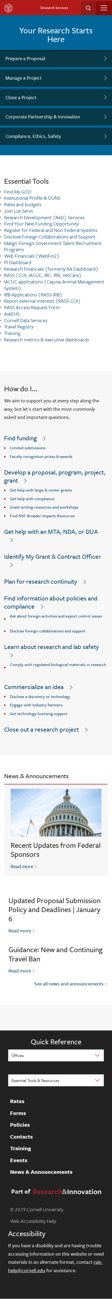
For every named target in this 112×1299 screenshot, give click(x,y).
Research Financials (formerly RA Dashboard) (51, 268)
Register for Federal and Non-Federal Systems (50, 230)
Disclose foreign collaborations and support (47, 631)
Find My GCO (17, 191)
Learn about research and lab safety (51, 646)
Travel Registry (18, 326)
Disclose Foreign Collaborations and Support (49, 236)
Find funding (20, 438)
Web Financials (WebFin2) (32, 255)
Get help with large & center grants (41, 490)
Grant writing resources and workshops (44, 507)
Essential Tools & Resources (35, 1080)
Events (18, 1160)
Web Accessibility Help (33, 1220)
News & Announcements (41, 1172)
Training (12, 333)
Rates (17, 1101)
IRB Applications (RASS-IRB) (33, 294)
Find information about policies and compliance (51, 602)
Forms (18, 1113)
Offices (17, 1055)
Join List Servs (18, 210)
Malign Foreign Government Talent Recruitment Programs (53, 246)
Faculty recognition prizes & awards (41, 456)
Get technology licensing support (38, 713)
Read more (24, 866)
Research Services (54, 7)
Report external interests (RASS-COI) (42, 300)
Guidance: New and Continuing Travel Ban (55, 954)
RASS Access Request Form (32, 307)
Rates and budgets (22, 204)
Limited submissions (27, 448)
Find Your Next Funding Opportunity (41, 223)
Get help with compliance (32, 499)
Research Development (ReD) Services (44, 217)
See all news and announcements (69, 983)
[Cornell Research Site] (66, 1190)
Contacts (21, 1136)
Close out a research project (41, 729)
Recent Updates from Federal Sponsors (56, 849)
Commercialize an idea (34, 686)
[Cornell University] (8, 8)
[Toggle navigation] (104, 8)
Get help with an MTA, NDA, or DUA (51, 531)
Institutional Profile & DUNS (32, 197)
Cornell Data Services (25, 320)
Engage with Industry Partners (36, 705)
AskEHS (12, 313)
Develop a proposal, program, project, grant (54, 476)
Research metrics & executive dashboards (46, 339)
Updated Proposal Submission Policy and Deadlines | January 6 (54, 909)
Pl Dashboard (17, 262)
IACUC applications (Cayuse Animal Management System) (54, 285)
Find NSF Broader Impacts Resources (42, 516)
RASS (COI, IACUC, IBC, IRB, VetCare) (43, 275)
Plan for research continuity (40, 581)
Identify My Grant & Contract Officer (52, 556)
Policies (20, 1125)
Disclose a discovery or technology (40, 696)
